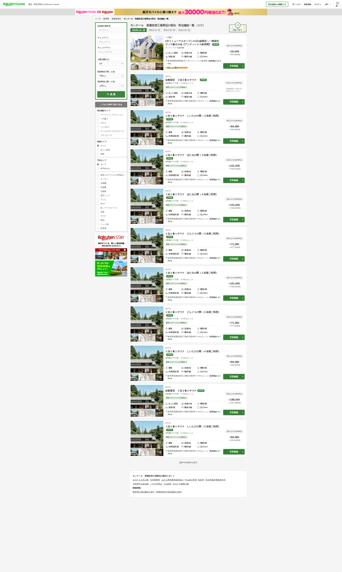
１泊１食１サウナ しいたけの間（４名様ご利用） (193, 351)
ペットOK (105, 224)
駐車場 (103, 228)
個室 (102, 154)
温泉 (102, 212)
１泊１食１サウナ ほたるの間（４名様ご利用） (191, 194)
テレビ (103, 199)
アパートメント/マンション (112, 115)
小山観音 (167, 484)
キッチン (104, 179)
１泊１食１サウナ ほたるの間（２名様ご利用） (191, 272)
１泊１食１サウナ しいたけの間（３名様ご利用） (193, 115)
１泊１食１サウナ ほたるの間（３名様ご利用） (191, 155)
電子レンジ (105, 195)
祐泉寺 (201, 480)
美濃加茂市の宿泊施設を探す (169, 492)
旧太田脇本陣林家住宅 (215, 480)
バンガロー (105, 127)
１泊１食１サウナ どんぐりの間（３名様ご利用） (193, 233)
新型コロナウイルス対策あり (113, 175)
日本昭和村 (155, 480)
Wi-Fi (103, 204)
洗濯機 (103, 183)
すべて (103, 146)
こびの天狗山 (156, 484)
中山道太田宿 (191, 480)
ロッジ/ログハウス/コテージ (112, 131)
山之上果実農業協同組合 (172, 480)
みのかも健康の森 (181, 484)
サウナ (103, 216)
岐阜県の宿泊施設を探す (144, 492)
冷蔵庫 (103, 191)
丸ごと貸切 (105, 150)
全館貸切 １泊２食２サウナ (181, 390)
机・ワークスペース (109, 208)
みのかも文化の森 (141, 480)
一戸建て (104, 119)
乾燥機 (103, 187)
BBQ (102, 220)
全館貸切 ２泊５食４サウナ (182, 80)
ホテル (103, 123)
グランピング (106, 135)
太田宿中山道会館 (141, 484)
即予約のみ (105, 168)
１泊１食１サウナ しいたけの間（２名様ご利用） (193, 426)
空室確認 (234, 66)
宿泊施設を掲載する (277, 4)
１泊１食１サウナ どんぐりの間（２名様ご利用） (193, 312)
